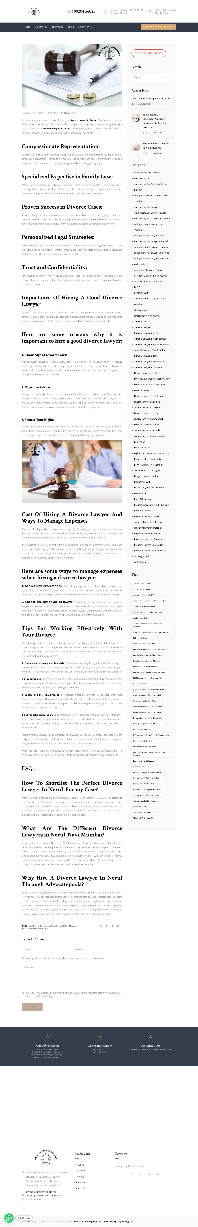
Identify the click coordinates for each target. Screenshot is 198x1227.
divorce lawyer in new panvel (148, 418)
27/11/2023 (53, 112)
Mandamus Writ (142, 481)
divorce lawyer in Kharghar (147, 407)
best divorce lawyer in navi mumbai (149, 649)
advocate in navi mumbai (144, 606)
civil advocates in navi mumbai (147, 695)
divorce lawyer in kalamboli (147, 401)
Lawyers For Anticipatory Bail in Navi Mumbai (149, 754)
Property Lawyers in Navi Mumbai (151, 550)
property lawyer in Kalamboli (148, 522)
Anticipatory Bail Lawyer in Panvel (151, 241)
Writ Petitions (141, 562)
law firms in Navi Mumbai (144, 746)
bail (134, 638)
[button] (9, 1218)
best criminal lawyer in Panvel (149, 270)
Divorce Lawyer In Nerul (33, 112)
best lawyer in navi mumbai (145, 666)
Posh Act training (142, 499)
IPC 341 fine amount (142, 729)
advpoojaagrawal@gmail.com (41, 1191)
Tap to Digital (125, 1221)
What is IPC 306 (139, 806)
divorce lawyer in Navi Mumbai (147, 712)
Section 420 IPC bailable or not (146, 795)
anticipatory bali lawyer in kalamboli (152, 258)
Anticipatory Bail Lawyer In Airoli (150, 212)
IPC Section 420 (162, 735)
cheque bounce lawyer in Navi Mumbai (150, 689)
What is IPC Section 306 (143, 812)
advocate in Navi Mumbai (147, 172)
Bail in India (140, 264)
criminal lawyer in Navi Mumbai (149, 350)
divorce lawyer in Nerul (32, 928)
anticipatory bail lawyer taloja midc (151, 252)
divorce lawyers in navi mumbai (149, 436)
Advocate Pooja (155, 612)
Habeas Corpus (141, 447)
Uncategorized (141, 556)
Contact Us (80, 1188)
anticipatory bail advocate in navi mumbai (148, 625)
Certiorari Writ (141, 292)
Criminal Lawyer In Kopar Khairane (151, 344)
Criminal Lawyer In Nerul (146, 355)
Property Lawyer (142, 510)
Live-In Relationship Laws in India (150, 98)
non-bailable (138, 766)
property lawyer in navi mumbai (147, 772)
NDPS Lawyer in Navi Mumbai (149, 487)
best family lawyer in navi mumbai (151, 275)
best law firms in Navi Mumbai (146, 661)
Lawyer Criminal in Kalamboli (148, 464)
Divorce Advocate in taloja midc (150, 384)
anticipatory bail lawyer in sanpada (151, 247)
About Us (79, 1164)
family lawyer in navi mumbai (146, 724)
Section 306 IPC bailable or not (146, 778)
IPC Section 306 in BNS (142, 735)
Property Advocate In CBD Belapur (151, 504)
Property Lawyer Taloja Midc (148, 544)
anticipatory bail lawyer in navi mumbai (151, 632)
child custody (140, 310)
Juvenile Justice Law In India (147, 459)
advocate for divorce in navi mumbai (149, 601)
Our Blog (79, 1176)
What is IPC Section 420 (143, 818)
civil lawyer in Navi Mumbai (147, 315)
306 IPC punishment (141, 583)
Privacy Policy (45, 996)
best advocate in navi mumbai (146, 644)
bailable (143, 638)
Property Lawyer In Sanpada (148, 539)
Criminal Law (140, 321)
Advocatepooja (63, 884)
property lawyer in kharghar (147, 527)
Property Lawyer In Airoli (146, 516)
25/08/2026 (145, 104)
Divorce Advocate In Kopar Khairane (152, 378)
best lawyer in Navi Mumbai (148, 281)
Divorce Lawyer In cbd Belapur (149, 396)
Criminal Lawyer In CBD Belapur (150, 338)
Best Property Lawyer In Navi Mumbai (149, 672)
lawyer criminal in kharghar (147, 470)
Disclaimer (80, 1170)
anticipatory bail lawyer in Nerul (149, 235)
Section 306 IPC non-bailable (145, 784)
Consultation (81, 1182)
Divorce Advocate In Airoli (147, 373)
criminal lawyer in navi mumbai (147, 706)
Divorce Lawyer (142, 390)
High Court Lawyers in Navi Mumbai (152, 453)
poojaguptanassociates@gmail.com (44, 1195)
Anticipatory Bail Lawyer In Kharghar (152, 218)
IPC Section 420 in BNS (142, 741)
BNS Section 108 (139, 678)
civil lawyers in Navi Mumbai (146, 701)
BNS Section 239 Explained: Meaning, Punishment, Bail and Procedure (154, 121)
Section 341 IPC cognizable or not (147, 789)
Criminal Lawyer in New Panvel (149, 361)
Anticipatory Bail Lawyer (146, 207)
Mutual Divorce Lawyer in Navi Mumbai (156, 145)
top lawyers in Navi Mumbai (145, 801)
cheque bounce (139, 684)
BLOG (134, 104)
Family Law (139, 441)
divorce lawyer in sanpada (147, 430)
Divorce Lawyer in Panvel (146, 424)
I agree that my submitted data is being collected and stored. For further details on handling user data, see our (73, 994)
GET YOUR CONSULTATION (149, 53)
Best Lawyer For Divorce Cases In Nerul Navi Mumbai (52, 926)
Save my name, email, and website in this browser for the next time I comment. (64, 958)
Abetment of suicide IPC (143, 595)
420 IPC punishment (141, 589)
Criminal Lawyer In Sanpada (148, 367)
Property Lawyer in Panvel (147, 533)
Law (45, 928)
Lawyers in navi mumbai (146, 476)
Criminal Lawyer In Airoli (146, 333)
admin (65, 112)
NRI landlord (140, 493)
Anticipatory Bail (142, 178)
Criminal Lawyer (142, 327)
